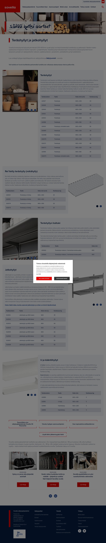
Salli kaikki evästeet (44, 278)
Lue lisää (38, 274)
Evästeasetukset (61, 278)
